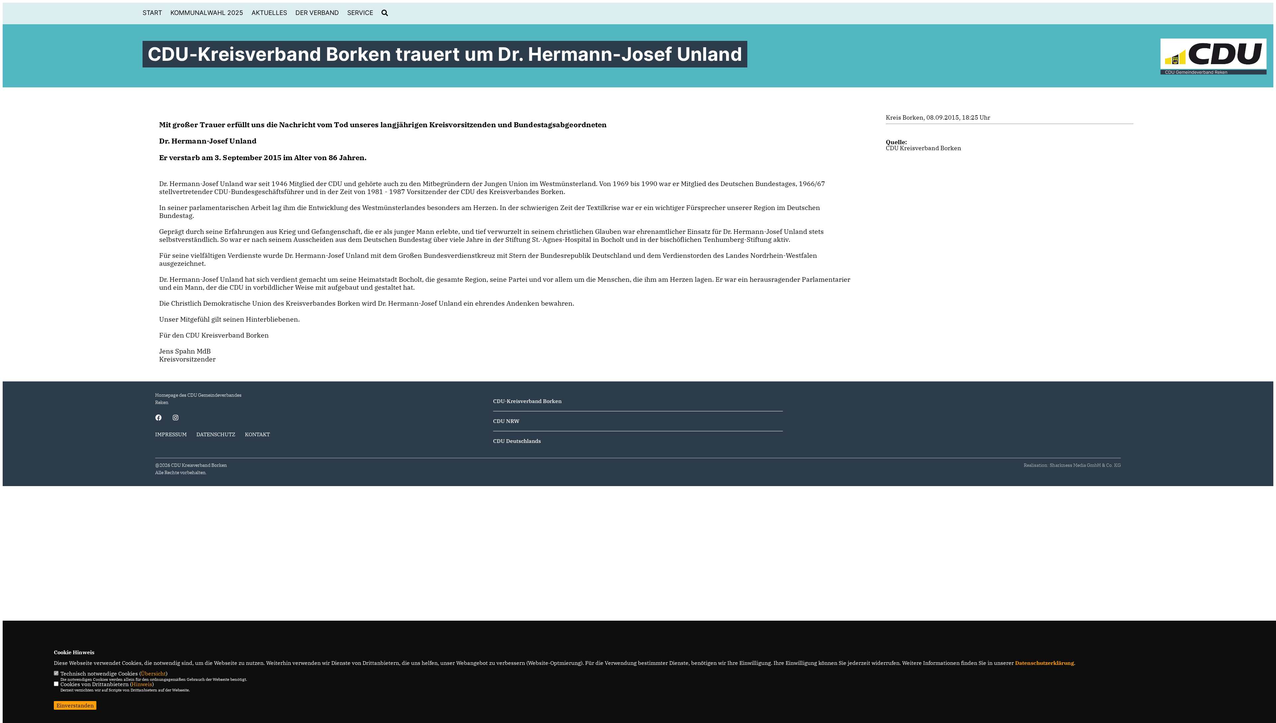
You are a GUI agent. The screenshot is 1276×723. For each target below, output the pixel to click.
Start (152, 13)
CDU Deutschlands (517, 441)
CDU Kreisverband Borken (923, 148)
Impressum (171, 434)
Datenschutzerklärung (1044, 663)
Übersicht (153, 673)
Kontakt (257, 434)
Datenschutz (215, 434)
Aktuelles (269, 13)
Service (360, 13)
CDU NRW (506, 421)
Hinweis (142, 684)
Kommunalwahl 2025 (206, 13)
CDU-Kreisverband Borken (527, 401)
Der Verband (317, 13)
